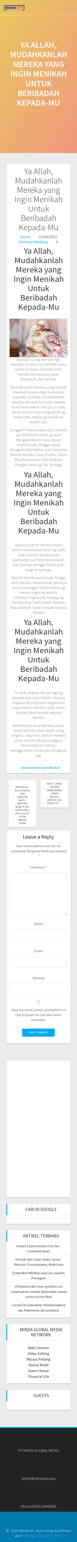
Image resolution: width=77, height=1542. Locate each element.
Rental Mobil (38, 1364)
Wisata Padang (38, 1359)
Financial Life (38, 1376)
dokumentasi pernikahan (41, 767)
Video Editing (38, 1353)
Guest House (38, 1370)
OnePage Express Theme (42, 1535)
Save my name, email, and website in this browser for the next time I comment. (39, 1015)
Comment (38, 867)
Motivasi (26, 241)
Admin (25, 236)
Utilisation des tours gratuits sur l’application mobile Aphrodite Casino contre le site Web (38, 1291)
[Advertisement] (38, 1128)
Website (39, 978)
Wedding (41, 241)
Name (38, 924)
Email (38, 951)
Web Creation (38, 1347)
